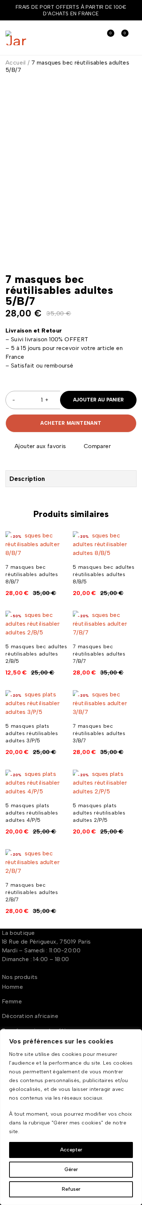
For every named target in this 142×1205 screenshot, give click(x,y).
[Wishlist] (36, 446)
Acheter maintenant (70, 423)
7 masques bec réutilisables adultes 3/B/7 (99, 733)
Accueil (15, 62)
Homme (12, 986)
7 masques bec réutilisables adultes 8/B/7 (31, 574)
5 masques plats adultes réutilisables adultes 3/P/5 (31, 733)
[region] (71, 1117)
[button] (63, 548)
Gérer (71, 1169)
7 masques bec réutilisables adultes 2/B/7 (31, 892)
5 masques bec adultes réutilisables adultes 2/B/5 (36, 654)
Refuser (71, 1189)
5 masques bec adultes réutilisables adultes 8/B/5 (104, 574)
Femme (12, 1001)
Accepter (71, 1150)
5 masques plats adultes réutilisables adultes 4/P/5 (31, 812)
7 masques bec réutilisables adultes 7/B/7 (99, 654)
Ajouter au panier (98, 400)
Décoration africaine (30, 1015)
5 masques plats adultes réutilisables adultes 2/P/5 (99, 812)
